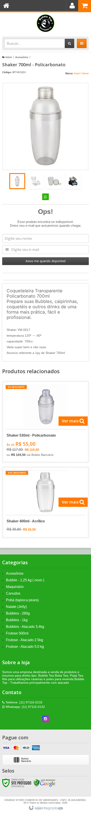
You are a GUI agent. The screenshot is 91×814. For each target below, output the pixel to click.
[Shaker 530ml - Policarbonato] (45, 421)
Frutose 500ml (17, 633)
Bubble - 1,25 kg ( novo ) (25, 580)
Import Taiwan (81, 73)
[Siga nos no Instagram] (45, 719)
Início (9, 57)
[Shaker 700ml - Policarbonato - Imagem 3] (54, 181)
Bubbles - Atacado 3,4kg (25, 627)
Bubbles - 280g (18, 613)
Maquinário (15, 587)
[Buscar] (69, 43)
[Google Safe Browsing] (44, 783)
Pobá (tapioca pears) (22, 600)
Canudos (13, 593)
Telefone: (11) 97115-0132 (23, 702)
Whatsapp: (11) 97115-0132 (25, 707)
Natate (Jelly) (16, 607)
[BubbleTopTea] (45, 23)
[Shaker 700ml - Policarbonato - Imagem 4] (73, 181)
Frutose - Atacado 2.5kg (24, 640)
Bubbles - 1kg (17, 620)
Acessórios (21, 57)
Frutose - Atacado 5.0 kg (25, 646)
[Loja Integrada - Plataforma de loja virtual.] (45, 808)
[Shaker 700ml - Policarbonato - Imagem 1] (17, 181)
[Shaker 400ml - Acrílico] (45, 502)
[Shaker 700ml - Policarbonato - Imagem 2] (36, 181)
